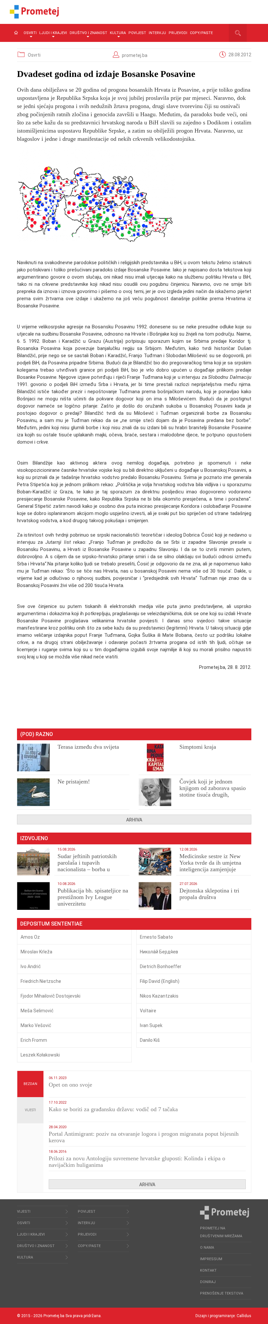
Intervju (157, 33)
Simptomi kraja (197, 747)
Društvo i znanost (88, 33)
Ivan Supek (151, 1025)
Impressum (211, 1259)
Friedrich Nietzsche (41, 981)
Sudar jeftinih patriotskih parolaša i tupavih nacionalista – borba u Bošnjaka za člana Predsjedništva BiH (87, 869)
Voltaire (148, 1010)
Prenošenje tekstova (221, 1293)
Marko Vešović (36, 1025)
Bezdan (30, 1084)
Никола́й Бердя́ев (159, 951)
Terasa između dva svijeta (88, 747)
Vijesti (30, 1110)
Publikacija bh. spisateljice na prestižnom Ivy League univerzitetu (93, 897)
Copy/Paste (201, 33)
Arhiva (134, 819)
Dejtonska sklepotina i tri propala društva (209, 893)
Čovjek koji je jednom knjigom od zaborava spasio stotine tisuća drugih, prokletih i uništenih (212, 791)
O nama (207, 1247)
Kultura (118, 33)
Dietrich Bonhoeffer (160, 966)
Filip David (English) (159, 981)
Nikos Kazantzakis (159, 996)
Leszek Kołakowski (40, 1054)
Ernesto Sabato (156, 937)
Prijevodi (178, 33)
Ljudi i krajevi (53, 33)
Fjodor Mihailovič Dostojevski (50, 996)
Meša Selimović (37, 1010)
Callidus (244, 1316)
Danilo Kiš (150, 1040)
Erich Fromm (34, 1040)
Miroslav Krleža (36, 951)
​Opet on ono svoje (70, 1084)
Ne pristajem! (74, 781)
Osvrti (30, 33)
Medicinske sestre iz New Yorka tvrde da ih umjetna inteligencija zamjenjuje (210, 863)
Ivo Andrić (31, 966)
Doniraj (208, 1282)
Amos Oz (30, 937)
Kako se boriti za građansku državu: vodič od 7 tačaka (113, 1109)
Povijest (137, 33)
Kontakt (208, 1270)
